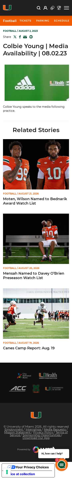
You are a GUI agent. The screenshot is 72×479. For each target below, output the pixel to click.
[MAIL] (24, 37)
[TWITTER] (14, 36)
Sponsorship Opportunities (42, 435)
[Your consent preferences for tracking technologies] (7, 472)
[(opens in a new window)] (24, 376)
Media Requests (55, 429)
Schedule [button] (61, 20)
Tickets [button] (25, 20)
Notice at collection (20, 474)
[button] (66, 8)
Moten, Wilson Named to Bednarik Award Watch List (35, 201)
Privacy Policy (43, 432)
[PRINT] (30, 36)
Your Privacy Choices (32, 467)
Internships (34, 429)
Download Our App (36, 438)
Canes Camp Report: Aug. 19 (29, 348)
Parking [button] (42, 20)
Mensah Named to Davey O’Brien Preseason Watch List (33, 275)
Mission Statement (17, 432)
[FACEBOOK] (19, 36)
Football (10, 21)
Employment (14, 429)
